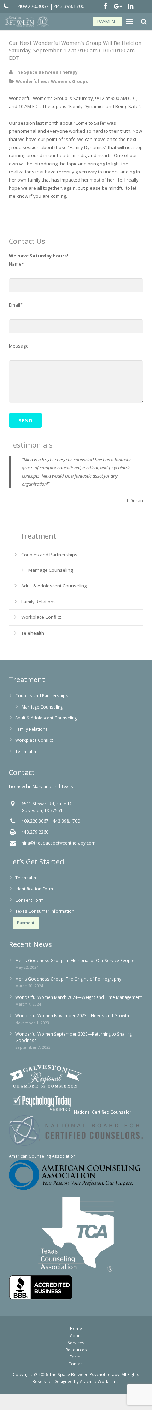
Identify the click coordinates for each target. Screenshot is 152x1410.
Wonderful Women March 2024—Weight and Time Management (78, 997)
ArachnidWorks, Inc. (99, 1381)
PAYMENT (107, 21)
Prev (14, 526)
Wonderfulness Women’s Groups (52, 81)
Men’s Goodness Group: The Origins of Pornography (68, 979)
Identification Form (34, 888)
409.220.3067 (33, 6)
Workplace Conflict (41, 617)
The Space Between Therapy (46, 72)
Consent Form (29, 900)
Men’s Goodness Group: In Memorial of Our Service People (74, 960)
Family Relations (38, 601)
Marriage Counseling (50, 570)
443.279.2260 (35, 832)
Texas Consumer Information (44, 911)
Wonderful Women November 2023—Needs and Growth (72, 1015)
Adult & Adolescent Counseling (54, 585)
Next (137, 526)
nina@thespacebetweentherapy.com (58, 843)
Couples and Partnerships (49, 554)
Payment (25, 922)
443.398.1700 (69, 6)
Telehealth (32, 633)
